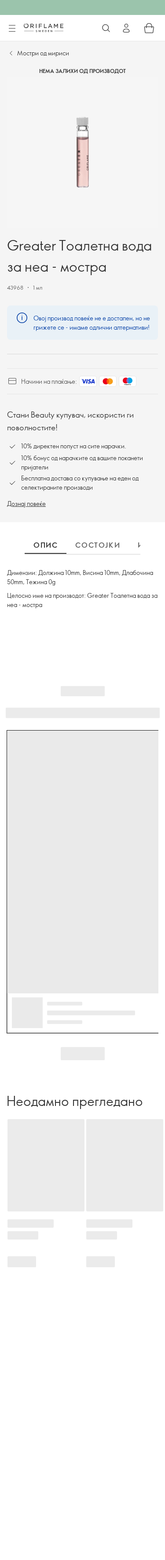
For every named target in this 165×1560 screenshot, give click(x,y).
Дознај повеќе (26, 503)
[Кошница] (149, 28)
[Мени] (12, 28)
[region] (82, 152)
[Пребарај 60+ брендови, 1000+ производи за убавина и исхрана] (106, 28)
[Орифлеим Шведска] (44, 27)
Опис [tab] (45, 545)
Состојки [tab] (97, 545)
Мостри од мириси (43, 53)
